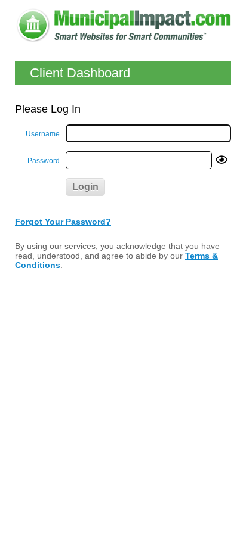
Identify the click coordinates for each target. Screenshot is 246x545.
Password (43, 161)
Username (43, 134)
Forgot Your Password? (63, 221)
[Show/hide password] (221, 160)
